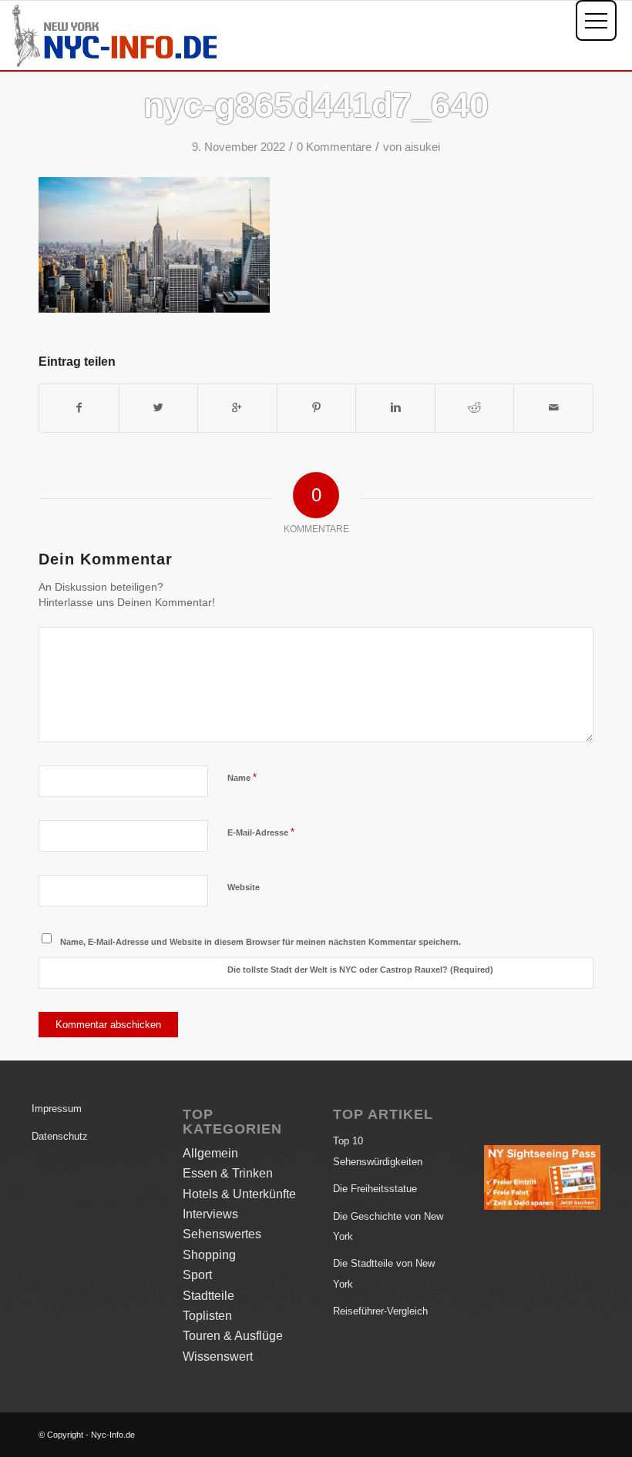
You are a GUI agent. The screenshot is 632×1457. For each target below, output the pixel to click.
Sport (197, 1274)
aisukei (422, 147)
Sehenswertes (222, 1234)
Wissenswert (218, 1356)
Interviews (210, 1214)
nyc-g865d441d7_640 (316, 105)
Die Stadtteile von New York (384, 1273)
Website (243, 887)
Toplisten (207, 1315)
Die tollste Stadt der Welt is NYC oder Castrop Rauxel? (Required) (360, 969)
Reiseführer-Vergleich (380, 1311)
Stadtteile (208, 1295)
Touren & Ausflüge (233, 1335)
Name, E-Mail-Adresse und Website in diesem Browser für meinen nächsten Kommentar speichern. (260, 941)
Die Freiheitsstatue (375, 1188)
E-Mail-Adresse (260, 832)
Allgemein (210, 1153)
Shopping (209, 1254)
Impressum (57, 1108)
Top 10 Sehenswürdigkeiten (377, 1151)
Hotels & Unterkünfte (239, 1194)
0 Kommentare (334, 147)
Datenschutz (60, 1136)
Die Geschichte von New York (388, 1226)
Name (242, 777)
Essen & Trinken (228, 1173)
